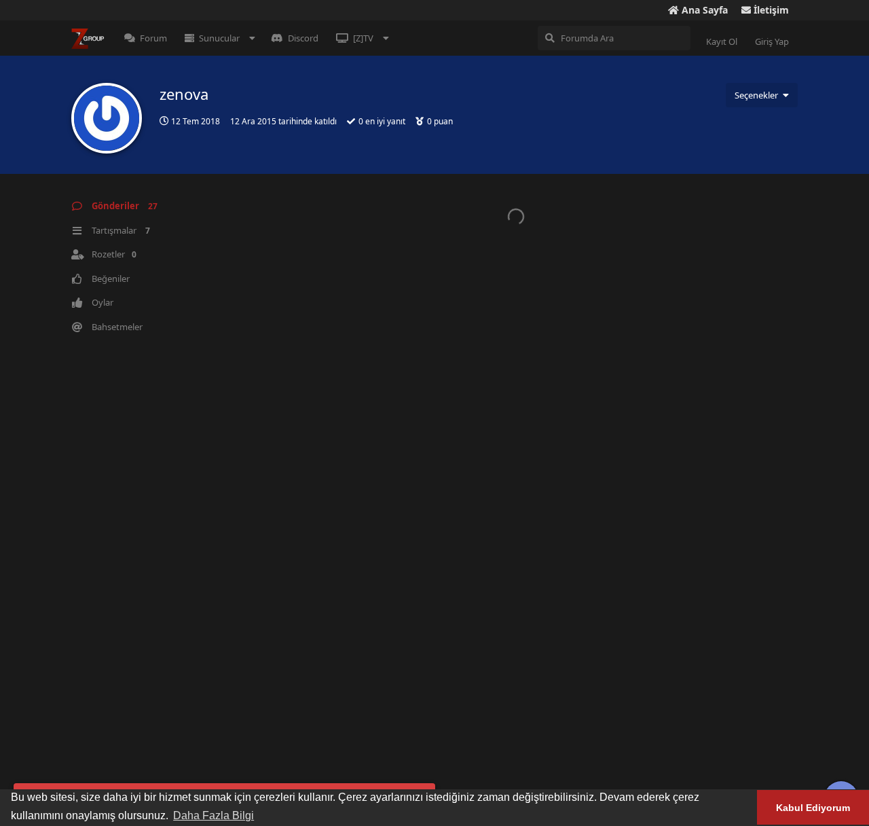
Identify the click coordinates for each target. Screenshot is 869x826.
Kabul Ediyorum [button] (813, 807)
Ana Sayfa (703, 9)
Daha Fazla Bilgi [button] (213, 815)
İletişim (770, 9)
